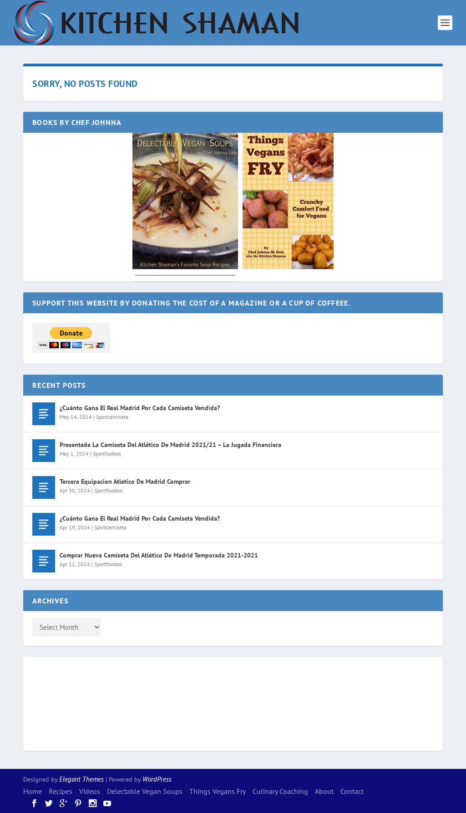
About (324, 791)
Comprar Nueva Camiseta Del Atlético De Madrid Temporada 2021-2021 (159, 555)
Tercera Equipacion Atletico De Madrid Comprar (125, 481)
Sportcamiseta (112, 416)
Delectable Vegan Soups (144, 791)
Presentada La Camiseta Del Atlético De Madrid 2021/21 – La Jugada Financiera (170, 445)
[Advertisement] (68, 702)
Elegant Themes (81, 779)
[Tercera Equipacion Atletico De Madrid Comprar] (43, 487)
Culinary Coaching (280, 791)
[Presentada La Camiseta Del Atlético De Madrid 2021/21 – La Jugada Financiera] (43, 450)
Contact (352, 791)
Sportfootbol (107, 453)
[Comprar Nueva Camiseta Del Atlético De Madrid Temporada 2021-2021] (43, 561)
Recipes (60, 791)
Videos (89, 791)
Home (32, 791)
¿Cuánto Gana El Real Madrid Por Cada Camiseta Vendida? (140, 408)
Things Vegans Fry (217, 791)
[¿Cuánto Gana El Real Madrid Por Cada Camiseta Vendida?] (43, 413)
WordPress (157, 779)
